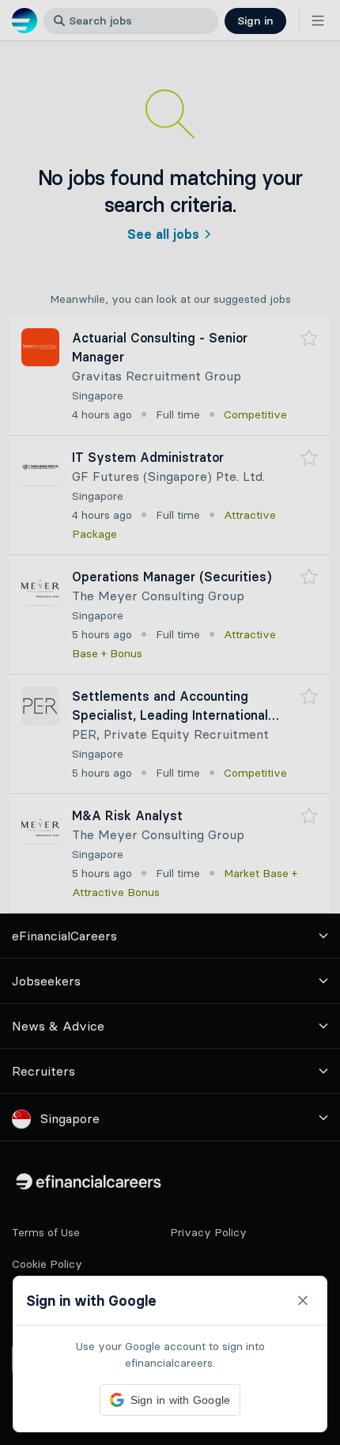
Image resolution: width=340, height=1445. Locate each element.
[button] (170, 722)
